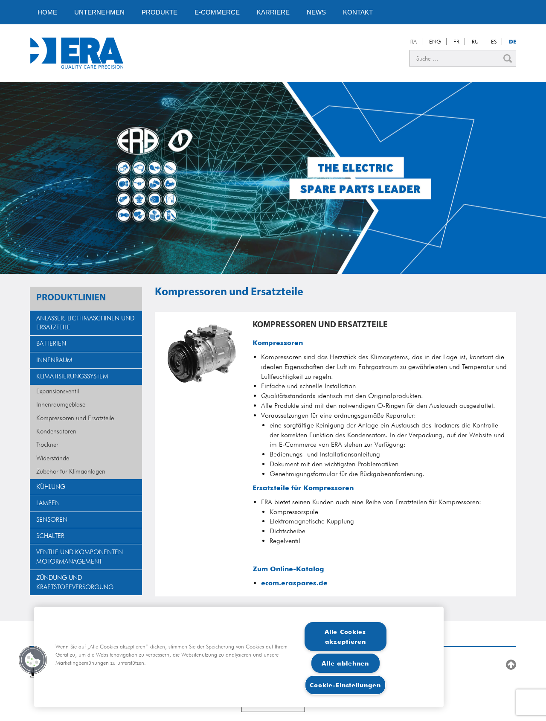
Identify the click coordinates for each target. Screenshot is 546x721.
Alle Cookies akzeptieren (345, 636)
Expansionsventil (57, 391)
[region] (239, 657)
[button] (32, 660)
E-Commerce (217, 12)
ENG (435, 41)
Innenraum (54, 360)
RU (475, 41)
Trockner (47, 444)
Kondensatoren (56, 431)
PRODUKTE (159, 12)
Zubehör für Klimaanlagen (70, 471)
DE (512, 41)
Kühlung (50, 487)
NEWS (316, 12)
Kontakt (358, 12)
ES (494, 41)
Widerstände (52, 458)
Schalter (50, 536)
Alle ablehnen (345, 663)
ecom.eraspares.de (294, 583)
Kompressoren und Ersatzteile (75, 418)
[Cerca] (507, 58)
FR (456, 41)
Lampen (48, 503)
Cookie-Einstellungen (345, 685)
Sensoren (51, 519)
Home (47, 12)
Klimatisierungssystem (72, 376)
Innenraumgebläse (60, 404)
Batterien (51, 343)
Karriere (273, 12)
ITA (413, 41)
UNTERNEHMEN (99, 12)
